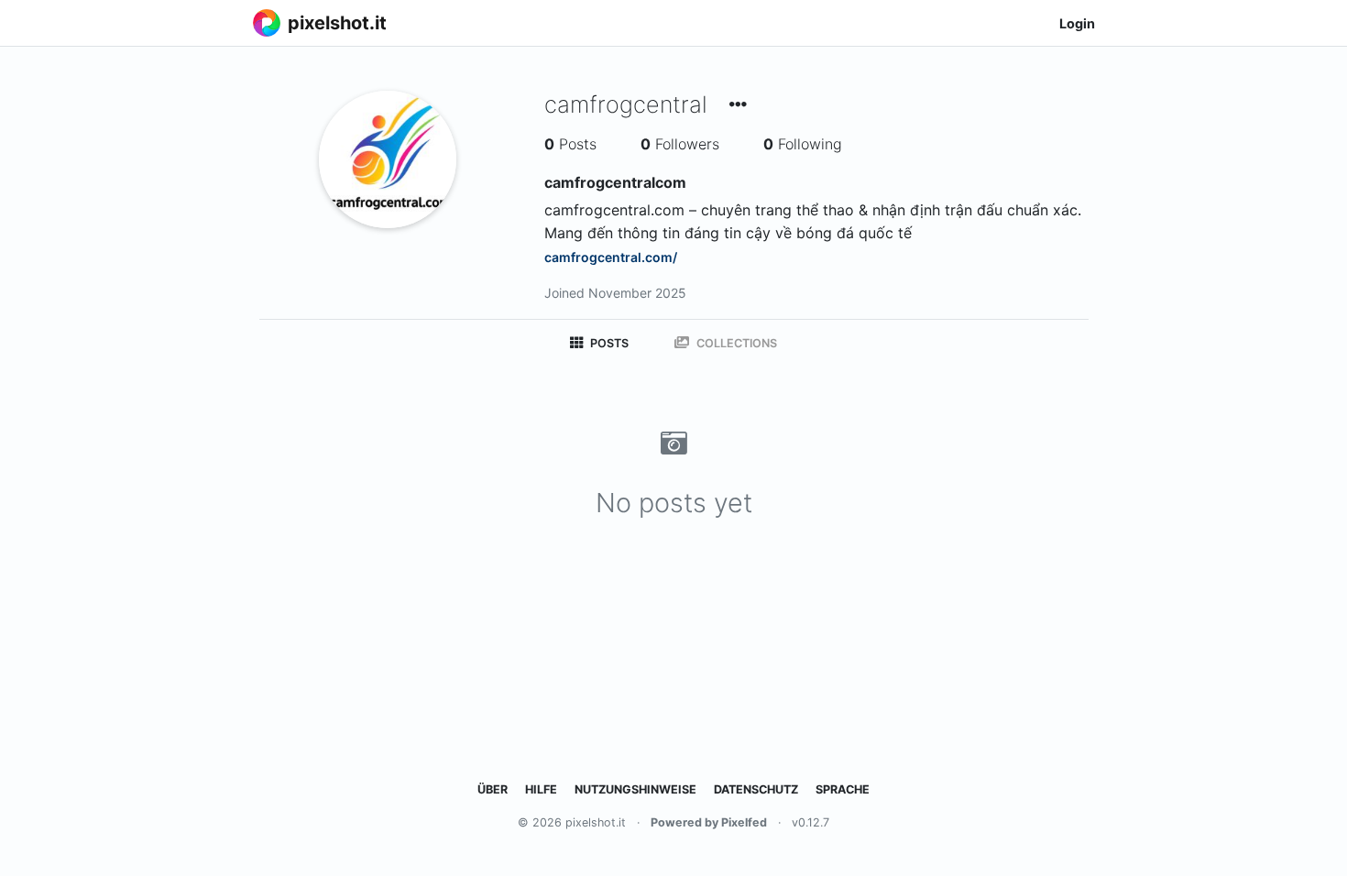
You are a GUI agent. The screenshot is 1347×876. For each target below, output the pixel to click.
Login (1077, 23)
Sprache (843, 789)
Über (492, 789)
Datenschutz (756, 789)
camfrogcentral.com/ (610, 257)
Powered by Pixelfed (709, 822)
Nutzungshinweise (635, 789)
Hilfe (541, 789)
